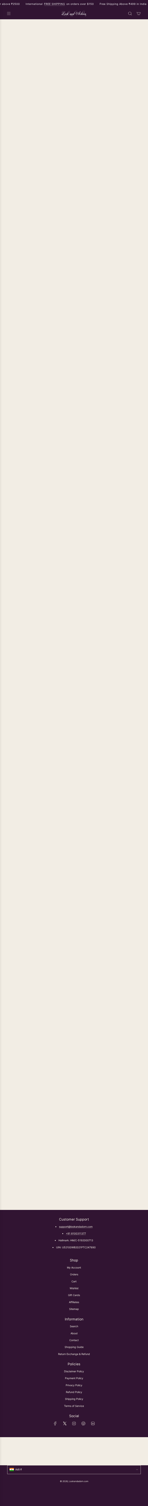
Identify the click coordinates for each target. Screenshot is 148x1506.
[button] (74, 296)
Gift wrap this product (25, 274)
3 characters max (132, 344)
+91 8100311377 (76, 1233)
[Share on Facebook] (9, 1012)
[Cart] (138, 13)
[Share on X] (18, 1012)
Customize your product (27, 326)
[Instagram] (74, 1423)
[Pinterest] (83, 1423)
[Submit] (136, 1451)
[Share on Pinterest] (28, 1012)
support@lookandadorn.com (76, 1226)
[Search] (130, 13)
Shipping (29, 257)
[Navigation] (8, 13)
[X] (64, 1423)
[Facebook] (55, 1423)
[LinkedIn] (92, 1423)
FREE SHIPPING (54, 3)
